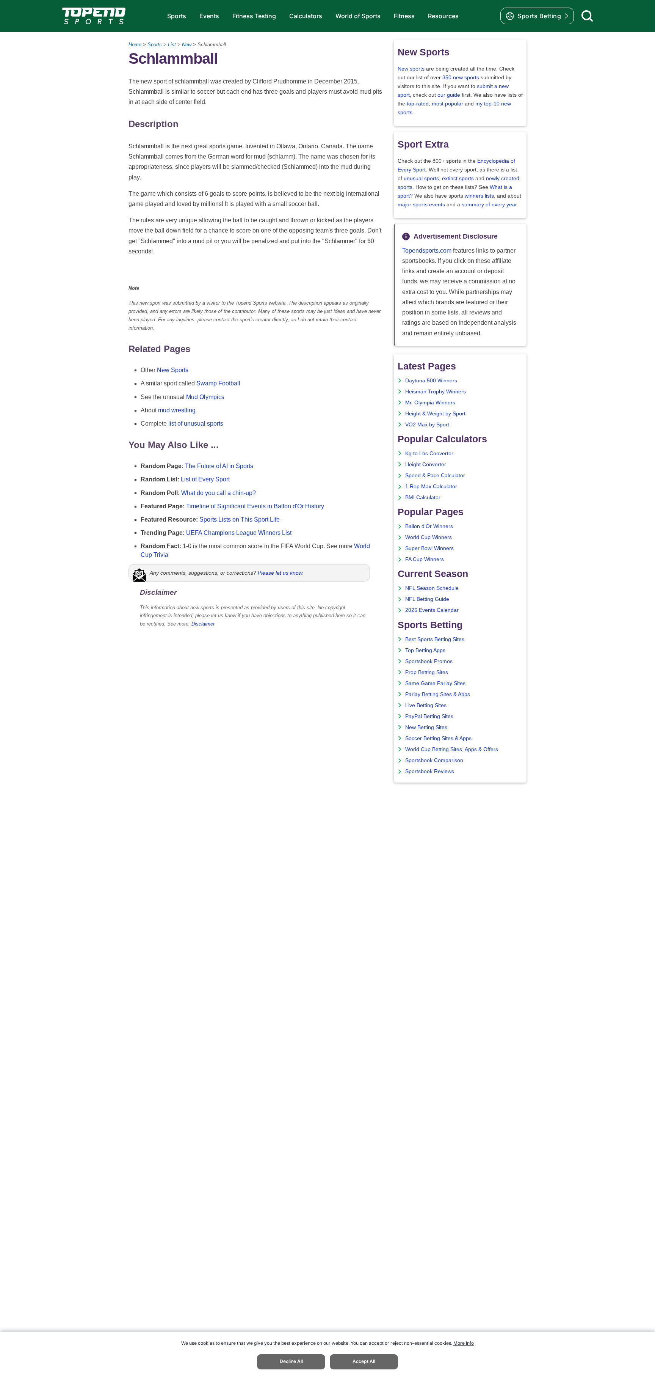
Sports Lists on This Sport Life (239, 519)
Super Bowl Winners (429, 548)
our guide (448, 95)
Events (209, 16)
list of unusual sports (195, 423)
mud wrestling (177, 410)
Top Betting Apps (425, 650)
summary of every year (489, 204)
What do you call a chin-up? (218, 493)
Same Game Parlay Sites (435, 683)
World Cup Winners (428, 537)
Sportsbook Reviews (429, 771)
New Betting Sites (426, 727)
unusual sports (421, 178)
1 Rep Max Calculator (431, 486)
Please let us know (280, 573)
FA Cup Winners (424, 559)
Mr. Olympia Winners (430, 403)
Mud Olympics (205, 397)
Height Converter (425, 464)
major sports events (421, 204)
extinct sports (458, 178)
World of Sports (358, 16)
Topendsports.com (426, 250)
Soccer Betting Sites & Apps (438, 738)
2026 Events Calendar (432, 610)
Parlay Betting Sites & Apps (437, 694)
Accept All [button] (364, 1361)
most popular (447, 104)
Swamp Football (218, 383)
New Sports (172, 370)
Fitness (404, 16)
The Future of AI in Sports (219, 466)
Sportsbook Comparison (434, 760)
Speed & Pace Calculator (435, 475)
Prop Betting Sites (426, 672)
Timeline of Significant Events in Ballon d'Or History (255, 506)
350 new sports (460, 77)
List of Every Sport (205, 479)
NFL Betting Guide (427, 599)
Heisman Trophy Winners (435, 392)
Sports (176, 16)
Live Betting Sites (426, 705)
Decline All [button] (291, 1361)
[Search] (587, 16)
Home (134, 44)
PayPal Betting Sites (429, 716)
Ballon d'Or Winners (429, 526)
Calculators (305, 16)
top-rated (418, 104)
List (172, 44)
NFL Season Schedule (432, 588)
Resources (443, 16)
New (186, 44)
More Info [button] (463, 1343)
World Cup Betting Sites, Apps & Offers (451, 749)
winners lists (479, 196)
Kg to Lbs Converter (429, 453)
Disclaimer (203, 624)
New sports (411, 69)
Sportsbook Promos (429, 661)
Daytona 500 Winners (431, 381)
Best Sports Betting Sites (434, 639)
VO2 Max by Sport (427, 425)
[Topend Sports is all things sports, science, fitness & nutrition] (93, 16)
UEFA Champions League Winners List (238, 533)
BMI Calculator (422, 497)
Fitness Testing (254, 16)
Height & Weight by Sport (435, 414)
